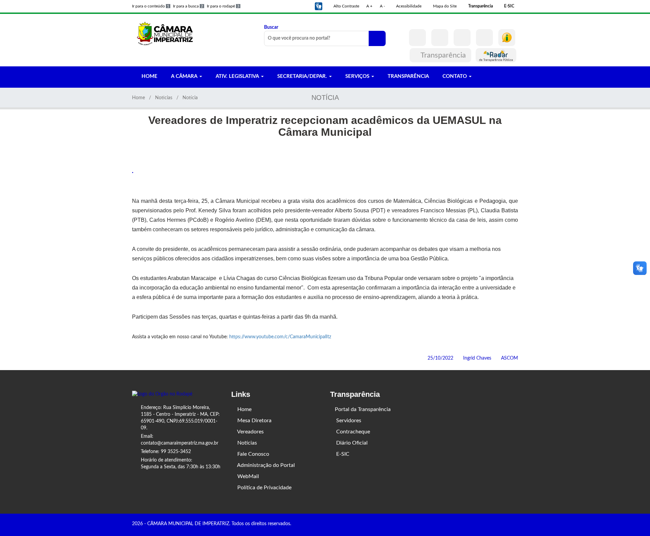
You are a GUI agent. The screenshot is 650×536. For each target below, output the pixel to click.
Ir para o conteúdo (150, 6)
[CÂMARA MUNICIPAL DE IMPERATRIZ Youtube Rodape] (515, 524)
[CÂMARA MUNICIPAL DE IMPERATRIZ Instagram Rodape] (506, 524)
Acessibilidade (408, 6)
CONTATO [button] (454, 76)
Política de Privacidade (263, 487)
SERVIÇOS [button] (357, 76)
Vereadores (250, 431)
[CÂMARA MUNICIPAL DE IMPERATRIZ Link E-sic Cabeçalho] (506, 37)
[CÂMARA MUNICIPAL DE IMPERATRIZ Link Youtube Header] (462, 37)
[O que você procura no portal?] (377, 38)
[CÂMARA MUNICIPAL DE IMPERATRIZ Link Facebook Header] (417, 37)
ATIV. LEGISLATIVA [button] (237, 76)
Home (138, 97)
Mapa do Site (444, 6)
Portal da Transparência (363, 409)
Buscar (271, 27)
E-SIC (342, 454)
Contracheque (352, 431)
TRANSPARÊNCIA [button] (407, 76)
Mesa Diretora (254, 420)
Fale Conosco (252, 454)
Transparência (443, 55)
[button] (318, 6)
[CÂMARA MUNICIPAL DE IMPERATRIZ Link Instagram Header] (439, 37)
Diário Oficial (351, 443)
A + (369, 6)
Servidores (348, 420)
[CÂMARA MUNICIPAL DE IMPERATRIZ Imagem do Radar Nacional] (496, 55)
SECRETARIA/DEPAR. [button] (302, 76)
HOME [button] (148, 76)
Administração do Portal (265, 465)
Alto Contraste (345, 6)
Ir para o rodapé (223, 6)
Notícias (246, 443)
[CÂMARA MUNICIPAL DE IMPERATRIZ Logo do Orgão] (168, 33)
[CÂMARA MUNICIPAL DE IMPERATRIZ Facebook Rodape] (496, 524)
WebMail (247, 476)
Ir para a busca (188, 6)
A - (382, 6)
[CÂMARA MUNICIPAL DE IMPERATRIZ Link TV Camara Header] (484, 37)
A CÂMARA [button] (184, 76)
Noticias (163, 97)
